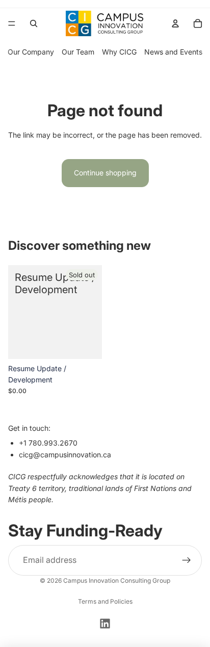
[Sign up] (186, 560)
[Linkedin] (105, 623)
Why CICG (119, 51)
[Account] (175, 23)
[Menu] (11, 23)
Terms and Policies (105, 601)
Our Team (78, 51)
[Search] (33, 23)
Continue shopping (105, 172)
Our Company (31, 51)
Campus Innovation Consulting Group (116, 580)
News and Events (173, 51)
